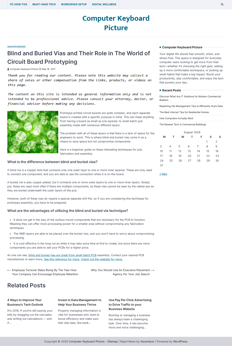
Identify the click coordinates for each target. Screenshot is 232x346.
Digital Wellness (104, 4)
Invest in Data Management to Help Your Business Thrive (79, 302)
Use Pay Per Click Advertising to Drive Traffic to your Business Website (130, 304)
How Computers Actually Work (176, 118)
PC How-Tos (18, 4)
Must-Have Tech (44, 4)
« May (163, 174)
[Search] (222, 4)
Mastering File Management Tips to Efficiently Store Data (191, 106)
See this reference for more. (62, 259)
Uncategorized (16, 46)
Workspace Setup (74, 4)
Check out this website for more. (102, 259)
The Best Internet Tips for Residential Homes (184, 112)
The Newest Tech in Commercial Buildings (182, 124)
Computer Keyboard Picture (116, 23)
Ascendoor (147, 341)
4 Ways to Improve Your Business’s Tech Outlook (25, 302)
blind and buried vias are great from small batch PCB (62, 255)
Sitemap (112, 341)
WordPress (180, 341)
